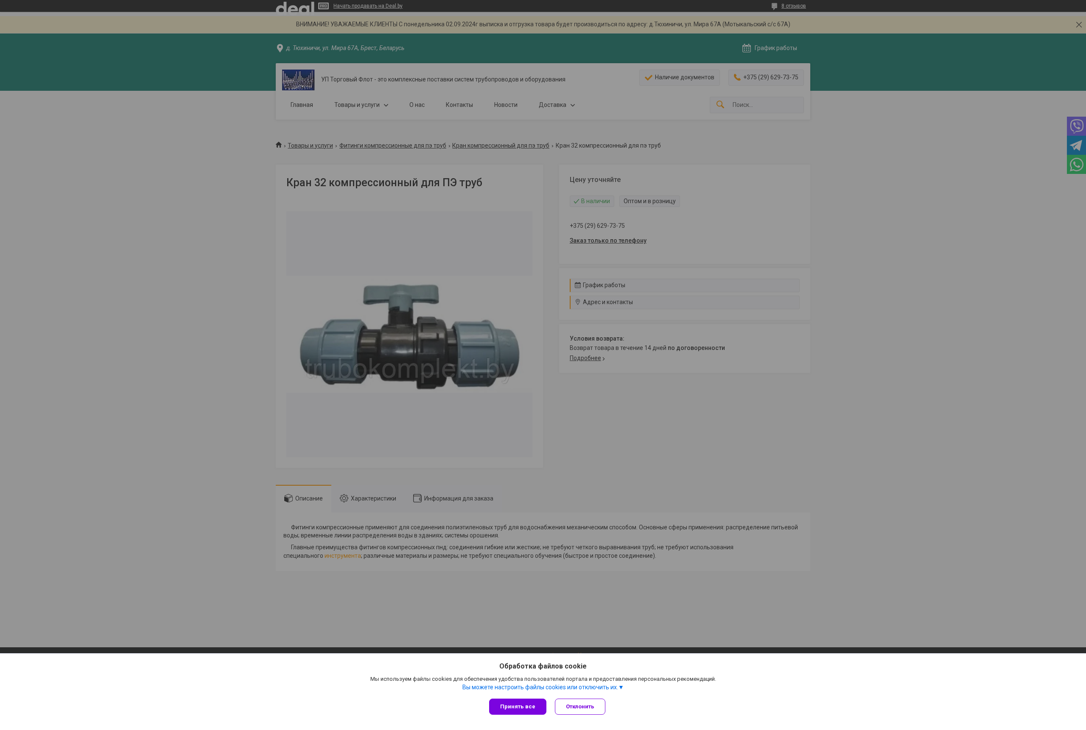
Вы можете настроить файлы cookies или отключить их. (540, 687)
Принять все (517, 706)
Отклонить (580, 706)
